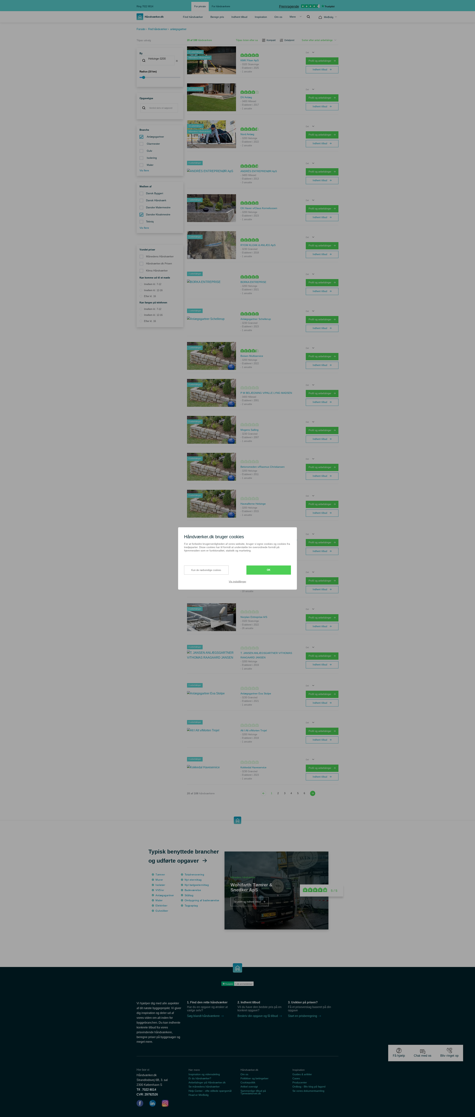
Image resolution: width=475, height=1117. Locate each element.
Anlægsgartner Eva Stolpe (255, 693)
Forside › (142, 29)
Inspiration (261, 16)
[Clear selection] (177, 61)
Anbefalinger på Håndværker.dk (207, 1082)
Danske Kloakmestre (158, 214)
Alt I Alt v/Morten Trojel (253, 730)
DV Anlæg (246, 97)
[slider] (160, 77)
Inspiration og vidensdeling (204, 1074)
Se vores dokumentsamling (308, 1090)
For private (200, 6)
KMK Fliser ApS (249, 60)
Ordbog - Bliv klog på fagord (308, 1086)
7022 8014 (149, 1089)
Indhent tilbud (239, 16)
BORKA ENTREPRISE (253, 282)
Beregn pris (217, 16)
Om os (278, 16)
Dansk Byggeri (154, 193)
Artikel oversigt (249, 1086)
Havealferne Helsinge (253, 503)
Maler (149, 165)
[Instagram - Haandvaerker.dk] (165, 1104)
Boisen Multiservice (251, 355)
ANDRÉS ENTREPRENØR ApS (258, 171)
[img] (308, 16)
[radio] (150, 284)
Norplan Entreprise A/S (253, 617)
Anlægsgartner (155, 136)
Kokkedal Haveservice (253, 767)
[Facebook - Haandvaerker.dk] (141, 1104)
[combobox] (157, 60)
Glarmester (153, 143)
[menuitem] (193, 16)
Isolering (151, 158)
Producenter (299, 1082)
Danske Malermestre (158, 207)
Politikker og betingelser (254, 1078)
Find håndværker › (158, 29)
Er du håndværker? (200, 1078)
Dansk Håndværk (156, 200)
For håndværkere (221, 6)
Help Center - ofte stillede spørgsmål (210, 1090)
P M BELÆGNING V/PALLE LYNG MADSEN (266, 392)
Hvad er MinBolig (199, 1094)
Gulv (149, 150)
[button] (310, 52)
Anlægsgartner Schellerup (255, 318)
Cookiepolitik (247, 1082)
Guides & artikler (302, 1074)
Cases (296, 1078)
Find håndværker (193, 16)
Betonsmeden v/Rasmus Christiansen (262, 466)
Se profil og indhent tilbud (248, 901)
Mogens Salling (249, 429)
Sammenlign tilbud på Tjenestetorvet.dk (253, 1092)
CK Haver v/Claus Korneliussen (258, 208)
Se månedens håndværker (204, 1086)
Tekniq (150, 221)
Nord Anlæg (247, 134)
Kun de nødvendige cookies (206, 570)
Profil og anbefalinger (320, 60)
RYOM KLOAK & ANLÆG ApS (258, 245)
